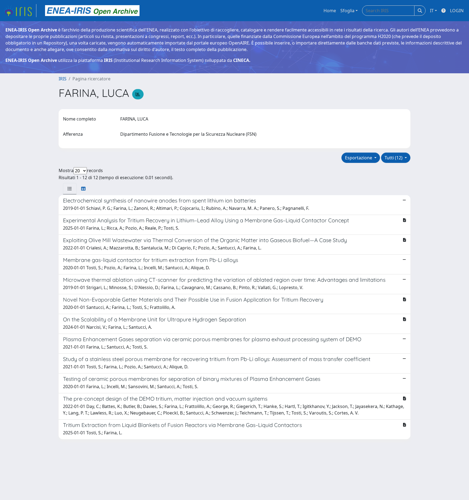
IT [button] (432, 11)
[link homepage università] (92, 10)
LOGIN (457, 11)
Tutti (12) (394, 158)
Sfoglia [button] (347, 11)
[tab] (70, 188)
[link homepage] (19, 10)
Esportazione (359, 158)
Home (330, 11)
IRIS (62, 79)
